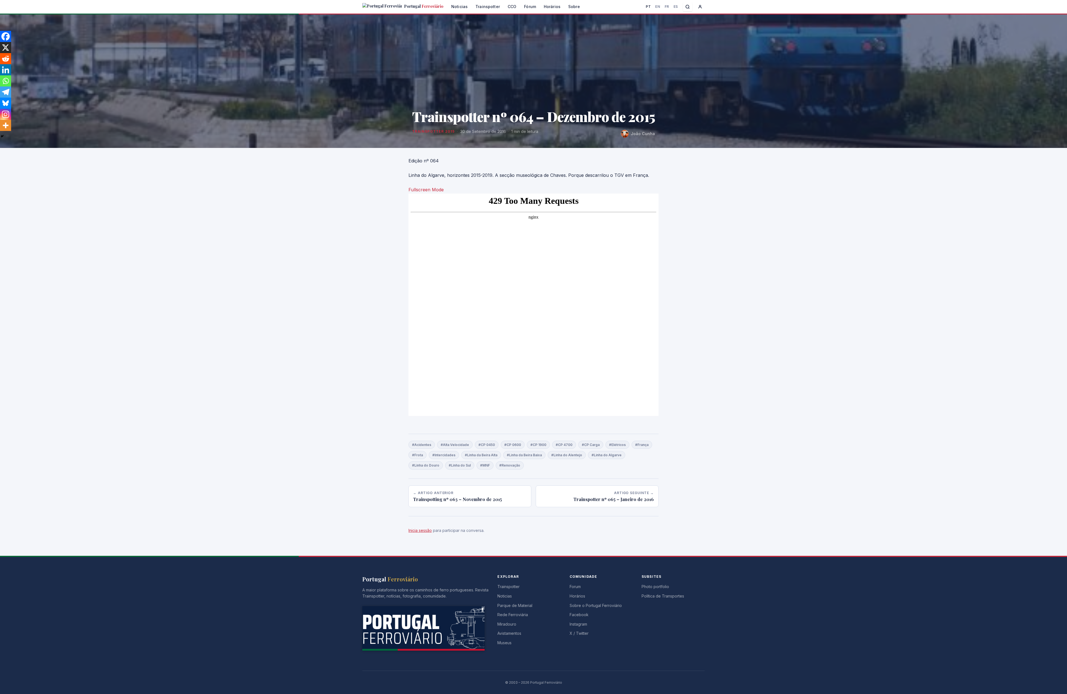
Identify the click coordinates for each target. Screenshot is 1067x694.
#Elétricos (617, 445)
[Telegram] (5, 92)
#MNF (485, 465)
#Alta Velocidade (455, 445)
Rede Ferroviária (512, 614)
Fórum (530, 6)
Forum (575, 586)
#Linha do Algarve (607, 455)
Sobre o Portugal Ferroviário (596, 605)
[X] (5, 47)
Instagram (578, 624)
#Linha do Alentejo (566, 455)
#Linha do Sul (460, 465)
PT (648, 6)
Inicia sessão (420, 530)
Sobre (574, 6)
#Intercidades (443, 455)
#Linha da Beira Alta (481, 455)
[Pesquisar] (687, 6)
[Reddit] (5, 58)
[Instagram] (5, 114)
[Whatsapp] (5, 80)
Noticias (459, 6)
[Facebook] (5, 36)
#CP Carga (591, 445)
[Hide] (2, 136)
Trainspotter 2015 (433, 131)
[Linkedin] (5, 69)
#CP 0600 (512, 445)
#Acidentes (421, 445)
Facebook (579, 614)
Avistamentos (509, 633)
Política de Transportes (663, 596)
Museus (504, 642)
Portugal (423, 6)
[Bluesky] (5, 103)
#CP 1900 (538, 445)
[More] (5, 125)
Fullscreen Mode (426, 189)
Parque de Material (514, 605)
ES (676, 6)
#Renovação (509, 465)
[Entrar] (700, 6)
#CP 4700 (564, 445)
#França (642, 445)
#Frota (417, 455)
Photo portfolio (655, 586)
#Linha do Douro (425, 465)
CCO (512, 6)
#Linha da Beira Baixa (524, 455)
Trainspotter (487, 6)
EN (657, 6)
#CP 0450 (486, 445)
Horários (552, 6)
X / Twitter (579, 633)
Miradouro (506, 624)
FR (667, 6)
